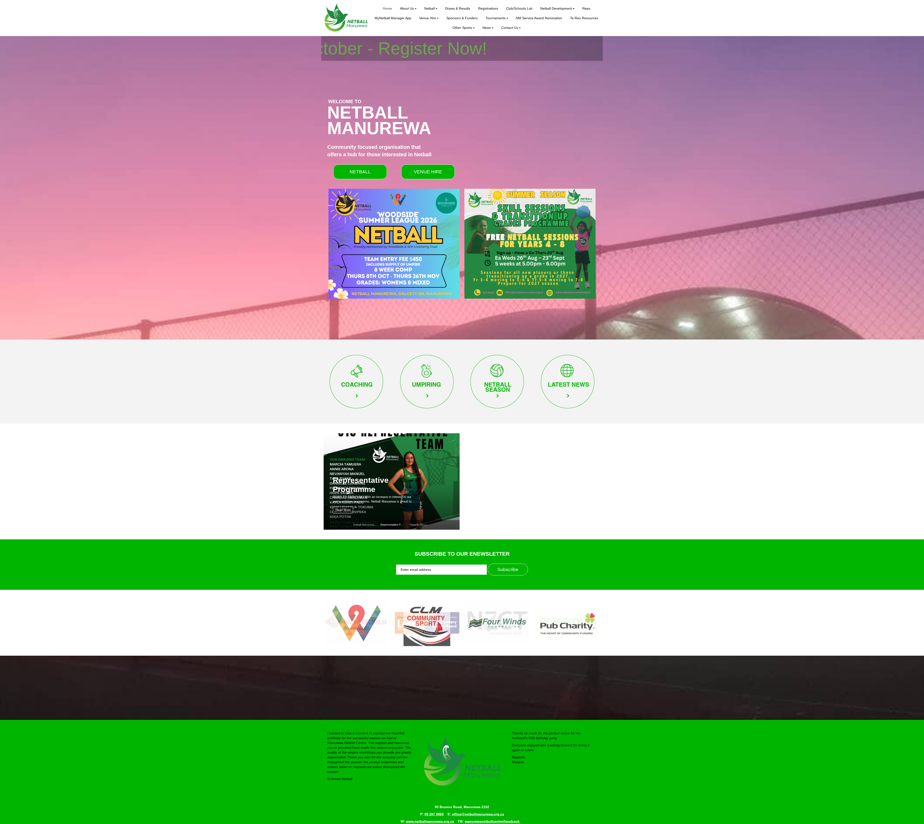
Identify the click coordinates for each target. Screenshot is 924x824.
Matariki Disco (359, 489)
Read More (343, 510)
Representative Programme (396, 524)
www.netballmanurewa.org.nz (430, 821)
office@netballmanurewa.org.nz (478, 814)
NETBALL (360, 171)
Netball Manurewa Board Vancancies (374, 524)
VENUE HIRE (428, 171)
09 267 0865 (434, 814)
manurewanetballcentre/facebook (492, 821)
